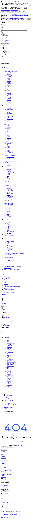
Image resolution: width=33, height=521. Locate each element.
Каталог (3, 451)
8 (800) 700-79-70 (5, 40)
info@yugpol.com (5, 45)
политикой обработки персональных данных (12, 18)
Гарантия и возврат (9, 292)
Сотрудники (7, 278)
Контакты (3, 477)
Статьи (5, 282)
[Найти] (2, 39)
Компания (3, 458)
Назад (9, 338)
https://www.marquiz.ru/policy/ (20, 11)
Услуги (2, 455)
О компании (7, 277)
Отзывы (6, 284)
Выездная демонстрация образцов (12, 266)
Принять (3, 24)
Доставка (3, 456)
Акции (2, 454)
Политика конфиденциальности (12, 286)
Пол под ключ (7, 268)
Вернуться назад (13, 445)
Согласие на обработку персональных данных (13, 513)
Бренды (6, 288)
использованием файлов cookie (18, 15)
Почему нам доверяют (9, 289)
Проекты (6, 280)
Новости (6, 281)
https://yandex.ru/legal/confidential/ (9, 10)
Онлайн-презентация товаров (11, 269)
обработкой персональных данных (10, 16)
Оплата (2, 475)
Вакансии (6, 285)
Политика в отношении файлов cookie (11, 515)
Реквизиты (6, 290)
